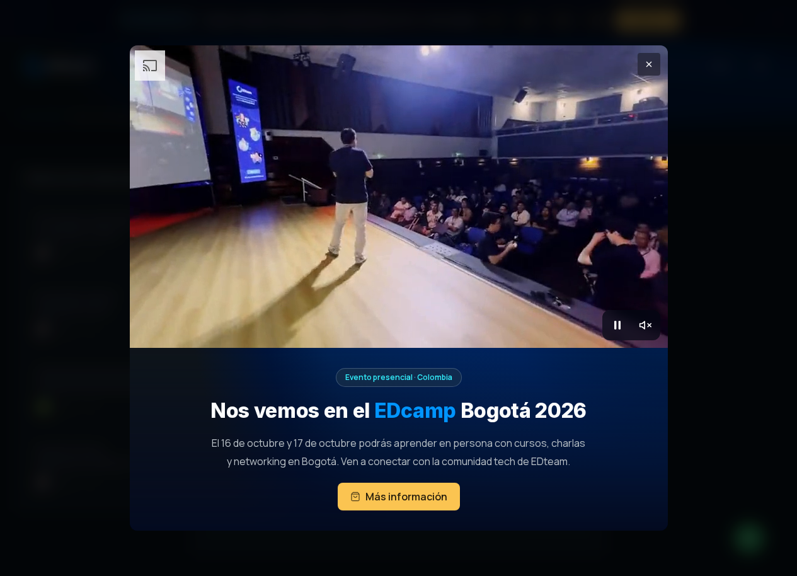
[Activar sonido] (645, 325)
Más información (406, 497)
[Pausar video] (617, 325)
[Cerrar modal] (649, 64)
